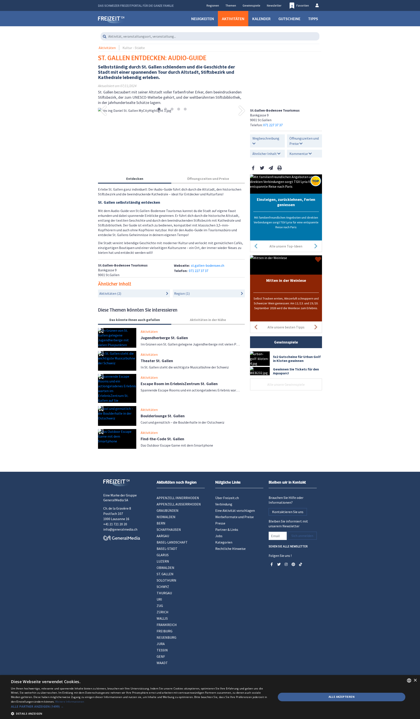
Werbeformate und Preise (234, 517)
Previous (103, 110)
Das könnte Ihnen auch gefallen (134, 319)
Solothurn (166, 580)
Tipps (313, 18)
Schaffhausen (169, 529)
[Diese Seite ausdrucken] (279, 168)
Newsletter (274, 5)
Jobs (218, 536)
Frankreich (167, 625)
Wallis (162, 618)
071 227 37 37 (273, 125)
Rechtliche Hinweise (230, 548)
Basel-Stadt (167, 548)
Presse (220, 523)
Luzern (163, 561)
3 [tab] (172, 109)
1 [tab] (159, 109)
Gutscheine (289, 18)
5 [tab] (185, 109)
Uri (159, 599)
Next (241, 110)
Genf (161, 656)
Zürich (162, 612)
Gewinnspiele (251, 5)
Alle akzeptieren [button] (342, 697)
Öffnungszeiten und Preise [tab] (208, 178)
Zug (160, 605)
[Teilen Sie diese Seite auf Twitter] (262, 168)
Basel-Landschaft (172, 542)
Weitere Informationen (69, 701)
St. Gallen (165, 574)
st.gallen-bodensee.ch (207, 265)
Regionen (212, 5)
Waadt (162, 663)
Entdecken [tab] (134, 178)
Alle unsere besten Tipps (286, 327)
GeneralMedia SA (115, 500)
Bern (161, 523)
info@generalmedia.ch (120, 529)
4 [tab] (178, 109)
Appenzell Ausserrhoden (179, 504)
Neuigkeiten (202, 18)
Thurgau (164, 593)
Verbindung (223, 504)
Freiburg (164, 631)
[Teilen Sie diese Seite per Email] (271, 168)
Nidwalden (166, 517)
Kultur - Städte (133, 48)
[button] (139, 706)
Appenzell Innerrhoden (178, 498)
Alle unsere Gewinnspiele (286, 384)
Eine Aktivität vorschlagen (235, 510)
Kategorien (223, 542)
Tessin (162, 650)
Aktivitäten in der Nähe (208, 319)
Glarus (163, 555)
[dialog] (210, 697)
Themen (231, 5)
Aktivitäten (233, 18)
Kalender (261, 18)
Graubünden (167, 510)
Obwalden (165, 567)
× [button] (415, 680)
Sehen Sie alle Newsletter (288, 546)
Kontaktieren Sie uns (287, 512)
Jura (161, 644)
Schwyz (163, 586)
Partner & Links (226, 529)
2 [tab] (165, 109)
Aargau (163, 536)
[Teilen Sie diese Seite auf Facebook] (253, 168)
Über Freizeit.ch (227, 498)
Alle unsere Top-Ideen (286, 246)
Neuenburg (166, 637)
